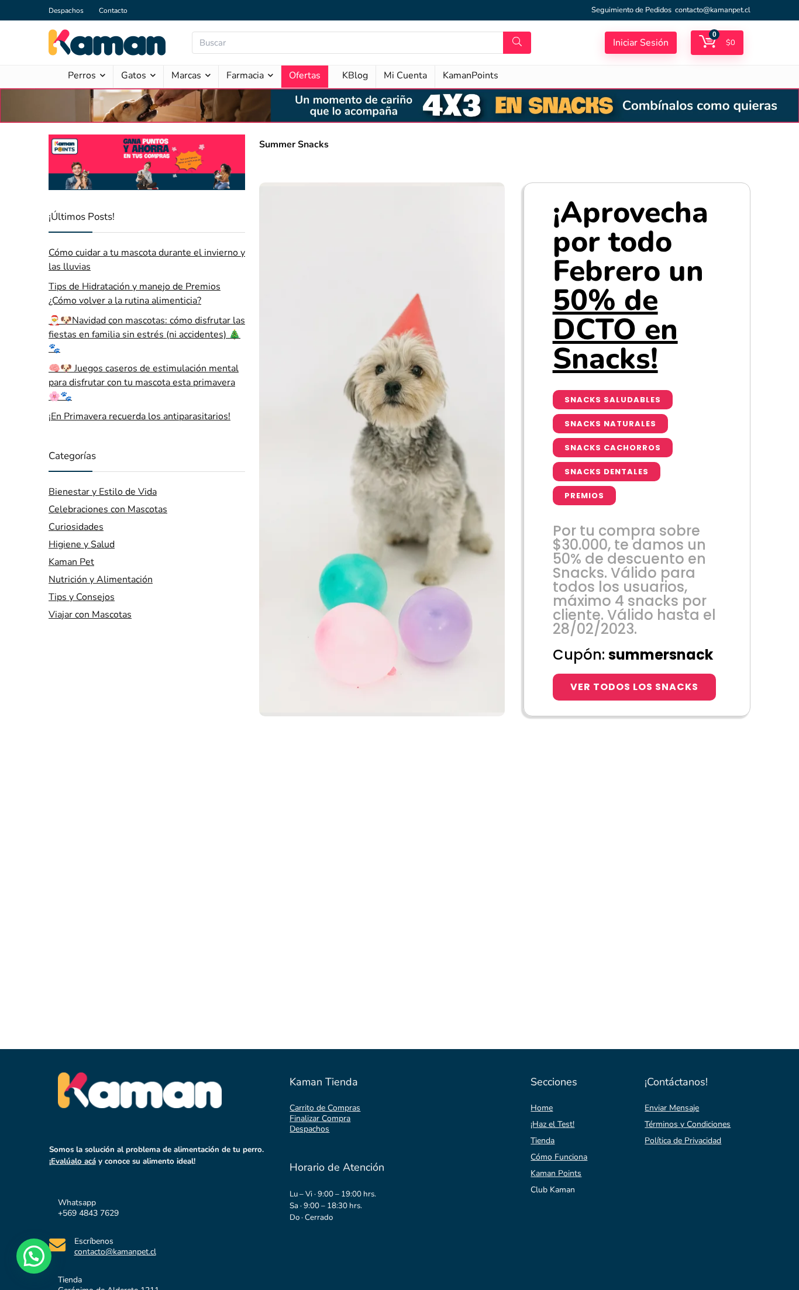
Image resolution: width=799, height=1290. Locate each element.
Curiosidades (76, 526)
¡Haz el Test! (552, 1124)
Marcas (186, 75)
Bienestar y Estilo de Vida (103, 491)
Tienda (543, 1140)
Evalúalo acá (73, 1161)
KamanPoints (470, 75)
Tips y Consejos (82, 597)
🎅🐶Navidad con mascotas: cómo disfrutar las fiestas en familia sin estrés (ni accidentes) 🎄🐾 (147, 334)
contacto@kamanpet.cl (712, 10)
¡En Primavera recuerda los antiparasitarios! (139, 416)
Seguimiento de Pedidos (631, 10)
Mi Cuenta (405, 75)
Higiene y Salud (82, 544)
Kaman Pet (71, 562)
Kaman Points (556, 1173)
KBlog (355, 75)
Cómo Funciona (559, 1157)
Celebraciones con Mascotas (108, 509)
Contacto (113, 10)
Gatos (133, 75)
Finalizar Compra (320, 1118)
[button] (33, 1256)
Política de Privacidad (683, 1140)
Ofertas (305, 75)
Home (542, 1107)
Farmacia (245, 75)
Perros (82, 75)
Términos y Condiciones (688, 1124)
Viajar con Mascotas (90, 614)
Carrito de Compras (325, 1107)
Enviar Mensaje (672, 1107)
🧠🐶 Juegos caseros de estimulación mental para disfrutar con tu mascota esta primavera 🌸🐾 (144, 382)
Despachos (66, 10)
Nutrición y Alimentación (101, 579)
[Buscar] (517, 43)
